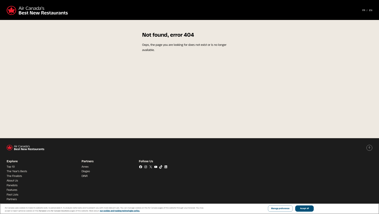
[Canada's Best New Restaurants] (37, 11)
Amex (85, 166)
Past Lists (12, 194)
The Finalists (14, 176)
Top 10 (11, 166)
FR (363, 10)
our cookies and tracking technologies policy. (120, 210)
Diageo (86, 171)
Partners (12, 199)
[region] (189, 209)
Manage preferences (280, 208)
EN (370, 10)
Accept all (304, 208)
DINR (85, 176)
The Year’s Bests (17, 171)
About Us (12, 180)
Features (12, 190)
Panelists (12, 185)
